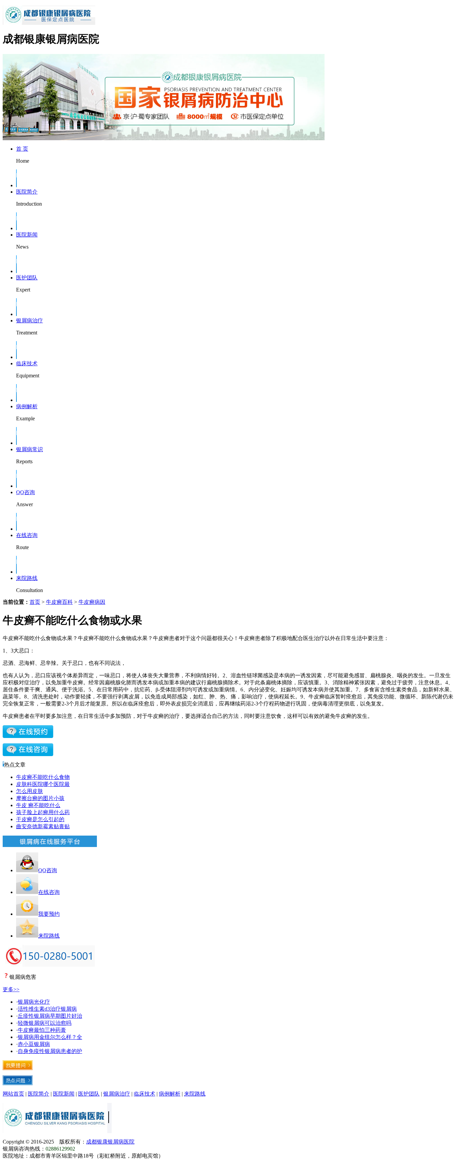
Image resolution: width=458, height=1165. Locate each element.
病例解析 (27, 406)
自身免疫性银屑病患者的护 (50, 1051)
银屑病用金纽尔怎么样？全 (50, 1037)
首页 (35, 602)
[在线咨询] (28, 736)
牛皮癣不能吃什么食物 (43, 777)
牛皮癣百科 (59, 602)
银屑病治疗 (29, 320)
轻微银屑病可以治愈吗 (44, 1023)
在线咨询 (27, 535)
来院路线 (27, 578)
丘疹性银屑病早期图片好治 (50, 1016)
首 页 (22, 149)
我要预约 (49, 914)
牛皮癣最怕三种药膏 (42, 1030)
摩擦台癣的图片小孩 (40, 798)
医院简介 (27, 192)
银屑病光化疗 (34, 1002)
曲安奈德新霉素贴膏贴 (43, 826)
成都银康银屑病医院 (110, 1142)
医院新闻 (27, 234)
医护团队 (27, 277)
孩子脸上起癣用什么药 (43, 812)
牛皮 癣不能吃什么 (38, 805)
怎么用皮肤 (29, 791)
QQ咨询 (25, 492)
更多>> (11, 989)
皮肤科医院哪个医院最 (43, 784)
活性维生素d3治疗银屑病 (47, 1009)
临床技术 (27, 363)
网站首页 (13, 1094)
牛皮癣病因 (91, 602)
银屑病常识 (29, 449)
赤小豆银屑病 (34, 1044)
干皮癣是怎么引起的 (40, 819)
